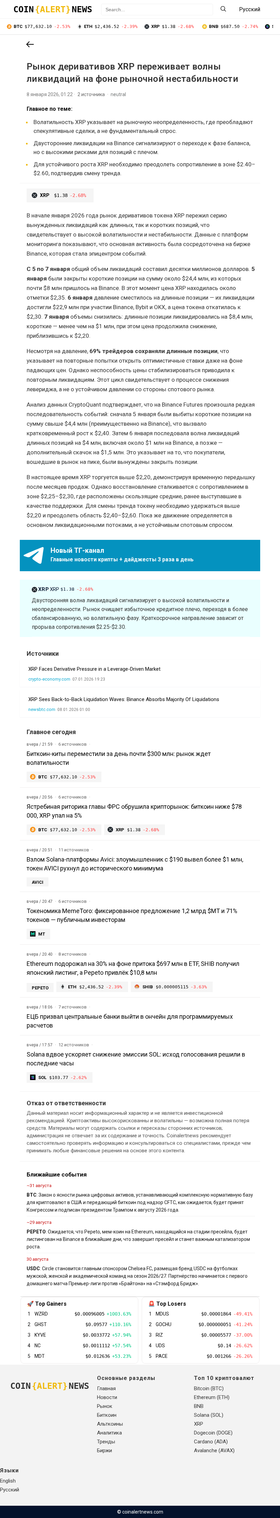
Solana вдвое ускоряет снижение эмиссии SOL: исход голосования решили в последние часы (136, 1059)
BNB (199, 1406)
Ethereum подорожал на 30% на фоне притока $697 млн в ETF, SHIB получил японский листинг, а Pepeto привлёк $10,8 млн (133, 968)
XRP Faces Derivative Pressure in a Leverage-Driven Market (94, 669)
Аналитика (109, 1433)
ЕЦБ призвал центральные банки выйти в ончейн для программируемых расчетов (130, 1021)
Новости (107, 1397)
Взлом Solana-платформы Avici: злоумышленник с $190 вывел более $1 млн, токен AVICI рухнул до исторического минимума (135, 864)
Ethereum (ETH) (211, 1397)
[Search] (223, 9)
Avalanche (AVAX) (214, 1450)
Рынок (104, 1406)
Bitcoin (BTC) (209, 1388)
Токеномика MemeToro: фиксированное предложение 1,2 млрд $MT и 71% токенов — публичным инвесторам (132, 915)
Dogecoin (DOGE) (213, 1433)
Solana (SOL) (208, 1415)
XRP (66, 589)
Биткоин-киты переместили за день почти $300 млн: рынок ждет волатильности (119, 758)
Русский (9, 1490)
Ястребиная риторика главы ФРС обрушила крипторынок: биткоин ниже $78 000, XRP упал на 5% (134, 811)
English (8, 1481)
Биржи (104, 1450)
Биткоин (106, 1415)
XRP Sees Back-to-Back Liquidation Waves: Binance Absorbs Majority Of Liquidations (123, 699)
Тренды (106, 1442)
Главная (106, 1388)
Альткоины (110, 1424)
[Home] (30, 45)
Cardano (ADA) (211, 1442)
